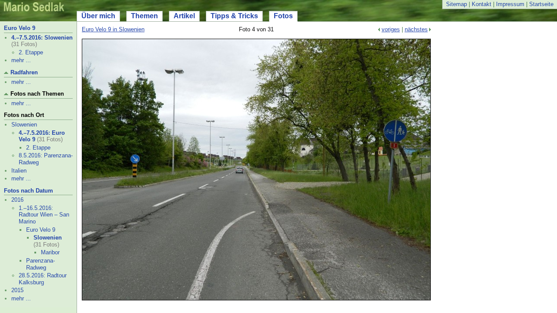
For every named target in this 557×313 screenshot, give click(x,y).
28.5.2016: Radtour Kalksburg (43, 279)
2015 (17, 290)
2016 (17, 199)
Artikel (184, 16)
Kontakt (481, 4)
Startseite (541, 4)
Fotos (283, 16)
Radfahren (24, 72)
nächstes (416, 29)
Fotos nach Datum (28, 190)
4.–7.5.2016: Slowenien (42, 37)
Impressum (510, 4)
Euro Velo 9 (19, 28)
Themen (144, 16)
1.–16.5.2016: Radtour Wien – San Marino (44, 215)
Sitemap (456, 4)
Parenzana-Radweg (40, 264)
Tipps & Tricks (234, 16)
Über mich (98, 16)
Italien (19, 170)
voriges (391, 29)
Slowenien (24, 124)
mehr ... (21, 60)
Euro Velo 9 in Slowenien (113, 29)
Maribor (50, 252)
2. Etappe (31, 52)
